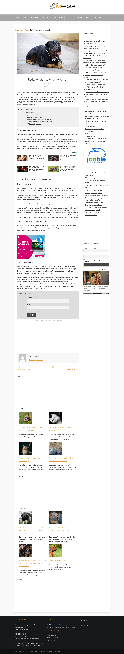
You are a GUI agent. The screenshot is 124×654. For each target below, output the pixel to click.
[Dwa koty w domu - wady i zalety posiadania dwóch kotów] (55, 453)
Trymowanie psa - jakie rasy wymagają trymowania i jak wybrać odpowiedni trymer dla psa (32, 563)
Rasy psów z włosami (91, 126)
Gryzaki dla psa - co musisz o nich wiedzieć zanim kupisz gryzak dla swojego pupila (31, 530)
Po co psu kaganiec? (29, 112)
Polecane (69, 17)
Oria (46, 651)
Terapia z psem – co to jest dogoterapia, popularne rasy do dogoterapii (60, 530)
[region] (48, 337)
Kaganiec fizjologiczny (35, 124)
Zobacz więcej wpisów (36, 360)
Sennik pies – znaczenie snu (93, 190)
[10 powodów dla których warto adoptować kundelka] (25, 423)
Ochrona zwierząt (102, 17)
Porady (79, 17)
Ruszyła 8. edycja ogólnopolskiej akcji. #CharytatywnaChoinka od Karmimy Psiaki (94, 87)
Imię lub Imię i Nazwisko (33, 298)
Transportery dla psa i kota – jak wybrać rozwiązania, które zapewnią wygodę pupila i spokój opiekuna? (94, 63)
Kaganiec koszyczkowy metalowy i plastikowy (41, 119)
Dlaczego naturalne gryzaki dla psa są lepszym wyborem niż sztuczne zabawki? (95, 75)
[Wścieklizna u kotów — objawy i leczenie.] (55, 423)
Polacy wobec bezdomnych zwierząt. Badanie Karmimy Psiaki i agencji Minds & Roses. (96, 94)
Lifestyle (89, 17)
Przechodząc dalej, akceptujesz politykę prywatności (43, 311)
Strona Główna (21, 17)
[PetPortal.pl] (62, 9)
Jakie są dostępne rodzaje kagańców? (33, 115)
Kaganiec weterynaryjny (35, 117)
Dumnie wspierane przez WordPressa (26, 651)
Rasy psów (47, 17)
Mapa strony (85, 625)
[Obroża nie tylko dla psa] (55, 556)
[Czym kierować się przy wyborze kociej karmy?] (25, 453)
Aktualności (34, 17)
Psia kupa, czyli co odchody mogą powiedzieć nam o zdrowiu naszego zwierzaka (96, 141)
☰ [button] (0, 13)
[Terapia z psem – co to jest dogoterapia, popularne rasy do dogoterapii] (55, 523)
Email (28, 304)
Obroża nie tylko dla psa (57, 560)
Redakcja (49, 86)
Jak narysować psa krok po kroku (95, 178)
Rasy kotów (58, 17)
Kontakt (83, 623)
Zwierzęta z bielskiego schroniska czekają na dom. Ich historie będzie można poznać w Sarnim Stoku (94, 41)
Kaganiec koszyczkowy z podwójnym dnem (40, 121)
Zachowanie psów (56, 320)
